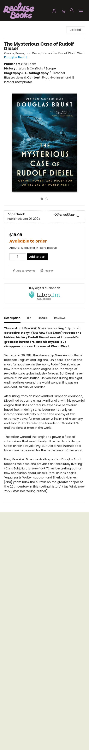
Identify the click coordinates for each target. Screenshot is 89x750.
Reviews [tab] (60, 318)
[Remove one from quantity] (12, 256)
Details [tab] (43, 318)
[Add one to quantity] (23, 256)
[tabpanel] (44, 414)
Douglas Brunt (15, 57)
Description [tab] (12, 318)
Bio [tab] (29, 318)
